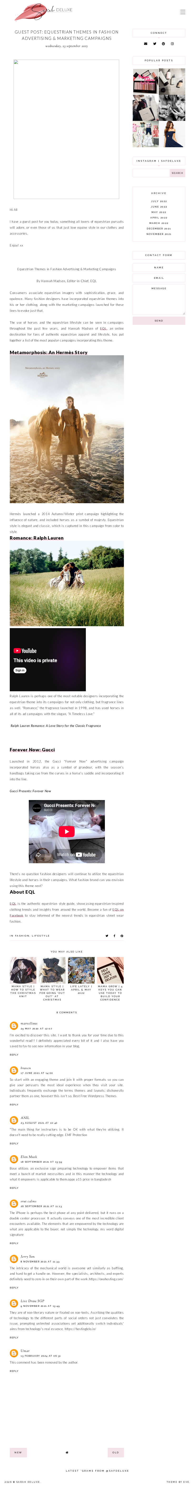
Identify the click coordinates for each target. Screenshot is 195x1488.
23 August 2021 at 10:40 (39, 1123)
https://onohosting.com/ (106, 1279)
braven (26, 1068)
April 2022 (158, 217)
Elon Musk (29, 1157)
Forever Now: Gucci (32, 749)
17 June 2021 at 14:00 (37, 1073)
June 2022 (159, 206)
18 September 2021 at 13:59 (41, 1162)
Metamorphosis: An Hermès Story (49, 352)
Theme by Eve (178, 1482)
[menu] (182, 12)
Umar (25, 1351)
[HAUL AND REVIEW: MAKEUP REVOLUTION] (146, 93)
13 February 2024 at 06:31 (41, 1356)
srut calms (29, 1201)
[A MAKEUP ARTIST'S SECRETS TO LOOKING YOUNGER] (172, 120)
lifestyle (41, 935)
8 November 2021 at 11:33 (40, 1261)
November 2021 (158, 234)
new (18, 1452)
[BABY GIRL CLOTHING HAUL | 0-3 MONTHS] (146, 146)
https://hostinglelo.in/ (80, 1329)
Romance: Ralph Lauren (37, 537)
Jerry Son (28, 1257)
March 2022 (158, 223)
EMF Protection (76, 1135)
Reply (14, 1054)
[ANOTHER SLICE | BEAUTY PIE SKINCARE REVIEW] (172, 93)
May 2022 (158, 212)
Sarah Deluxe (28, 1482)
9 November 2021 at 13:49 (40, 1306)
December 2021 (159, 228)
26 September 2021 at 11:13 (41, 1206)
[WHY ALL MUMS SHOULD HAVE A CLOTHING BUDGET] (146, 120)
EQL (103, 328)
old (115, 1452)
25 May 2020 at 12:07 (36, 1028)
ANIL (25, 1118)
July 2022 (159, 201)
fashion (22, 935)
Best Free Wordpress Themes (95, 1096)
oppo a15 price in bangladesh (89, 1179)
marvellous (29, 1023)
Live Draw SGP (32, 1301)
